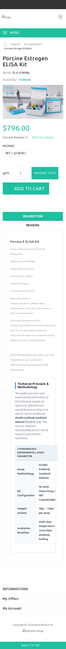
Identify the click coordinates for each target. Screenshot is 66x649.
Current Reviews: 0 (15, 137)
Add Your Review (43, 137)
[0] (56, 21)
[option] (33, 102)
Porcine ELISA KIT (33, 44)
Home (5, 44)
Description (33, 216)
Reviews (32, 225)
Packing (9, 146)
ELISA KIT (16, 44)
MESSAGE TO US (45, 173)
